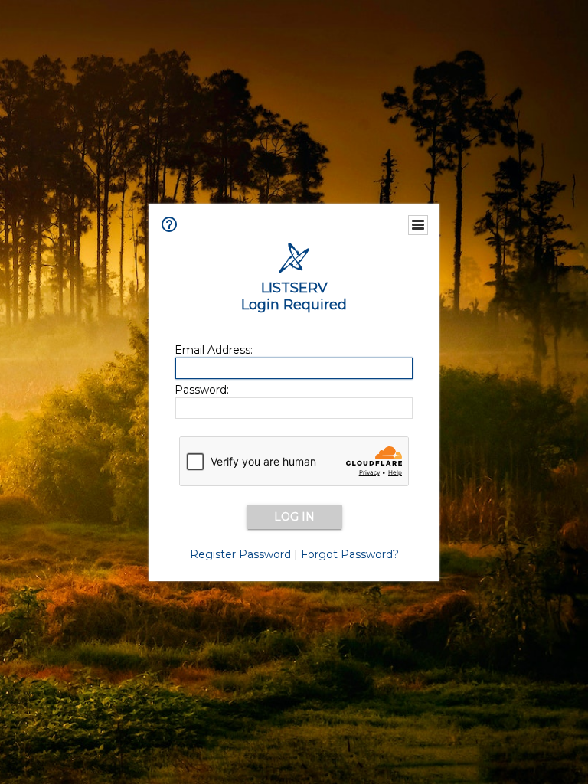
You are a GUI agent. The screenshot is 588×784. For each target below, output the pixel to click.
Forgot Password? (350, 554)
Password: (202, 390)
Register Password (240, 554)
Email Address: (214, 350)
